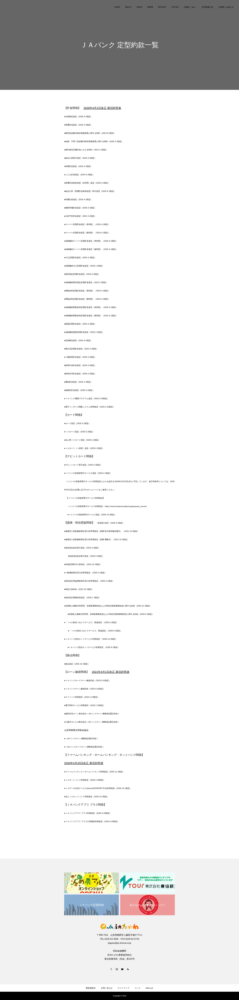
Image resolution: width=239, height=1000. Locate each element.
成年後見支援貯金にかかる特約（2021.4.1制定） (86, 150)
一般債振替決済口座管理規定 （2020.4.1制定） (85, 573)
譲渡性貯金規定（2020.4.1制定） (79, 390)
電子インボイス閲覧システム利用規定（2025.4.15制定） (90, 407)
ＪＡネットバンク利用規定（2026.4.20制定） (85, 780)
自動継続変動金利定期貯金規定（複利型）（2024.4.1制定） (91, 315)
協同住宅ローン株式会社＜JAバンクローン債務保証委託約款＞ (92, 714)
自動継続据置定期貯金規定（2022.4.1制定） (84, 332)
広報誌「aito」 (190, 7)
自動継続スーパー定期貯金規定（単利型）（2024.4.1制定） (91, 241)
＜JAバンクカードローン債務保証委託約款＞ (84, 747)
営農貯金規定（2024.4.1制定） (78, 166)
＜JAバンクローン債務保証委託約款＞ (81, 738)
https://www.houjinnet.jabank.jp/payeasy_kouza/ (126, 506)
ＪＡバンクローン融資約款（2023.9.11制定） (85, 689)
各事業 (150, 7)
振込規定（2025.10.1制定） (77, 664)
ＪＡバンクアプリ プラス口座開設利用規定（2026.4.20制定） (92, 821)
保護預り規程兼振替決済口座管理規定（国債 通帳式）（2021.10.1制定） (97, 539)
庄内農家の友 (207, 7)
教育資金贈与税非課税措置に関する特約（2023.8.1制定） (90, 133)
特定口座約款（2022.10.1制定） (79, 589)
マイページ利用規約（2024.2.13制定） (82, 697)
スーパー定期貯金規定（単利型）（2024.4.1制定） (87, 224)
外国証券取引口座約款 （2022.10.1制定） (83, 564)
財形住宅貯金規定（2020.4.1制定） (80, 373)
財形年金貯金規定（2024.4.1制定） (80, 365)
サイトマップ (123, 988)
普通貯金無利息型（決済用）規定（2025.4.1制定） (87, 183)
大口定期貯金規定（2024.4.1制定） (80, 257)
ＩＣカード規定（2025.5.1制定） (79, 432)
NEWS (139, 7)
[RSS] (127, 969)
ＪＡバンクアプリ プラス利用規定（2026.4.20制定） (88, 813)
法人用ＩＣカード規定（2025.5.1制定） (82, 440)
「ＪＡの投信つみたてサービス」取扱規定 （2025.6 (88, 622)
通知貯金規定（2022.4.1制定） (78, 382)
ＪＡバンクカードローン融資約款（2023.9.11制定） (88, 680)
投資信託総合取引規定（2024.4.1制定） (82, 548)
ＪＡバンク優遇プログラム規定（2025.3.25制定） (87, 398)
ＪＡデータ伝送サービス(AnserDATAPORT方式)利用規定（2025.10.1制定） (98, 788)
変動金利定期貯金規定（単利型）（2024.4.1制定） (87, 291)
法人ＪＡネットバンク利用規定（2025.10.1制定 (86, 796)
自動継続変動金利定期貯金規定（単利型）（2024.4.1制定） (91, 307)
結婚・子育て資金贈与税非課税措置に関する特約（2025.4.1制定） (94, 141)
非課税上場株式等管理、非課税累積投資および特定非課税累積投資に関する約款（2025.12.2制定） (108, 606)
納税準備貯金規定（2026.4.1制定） (80, 208)
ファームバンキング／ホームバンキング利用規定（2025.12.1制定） (94, 772)
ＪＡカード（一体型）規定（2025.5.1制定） (84, 448)
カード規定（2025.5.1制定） (77, 423)
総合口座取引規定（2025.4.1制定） (80, 158)
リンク (137, 988)
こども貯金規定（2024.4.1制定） (79, 174)
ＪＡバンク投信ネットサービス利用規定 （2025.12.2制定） (91, 639)
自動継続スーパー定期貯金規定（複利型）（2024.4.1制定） (91, 249)
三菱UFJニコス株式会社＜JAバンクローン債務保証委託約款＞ (92, 722)
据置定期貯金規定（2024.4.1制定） (80, 324)
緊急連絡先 (91, 988)
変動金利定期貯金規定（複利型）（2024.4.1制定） (87, 299)
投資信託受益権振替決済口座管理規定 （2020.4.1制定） (89, 581)
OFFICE (175, 7)
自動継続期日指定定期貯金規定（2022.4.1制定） (86, 282)
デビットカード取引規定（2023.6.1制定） (83, 465)
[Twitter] (111, 969)
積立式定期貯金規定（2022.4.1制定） (81, 349)
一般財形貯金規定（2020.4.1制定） (80, 357)
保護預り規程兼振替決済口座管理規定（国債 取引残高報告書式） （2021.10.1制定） (102, 531)
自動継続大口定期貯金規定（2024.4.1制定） (84, 266)
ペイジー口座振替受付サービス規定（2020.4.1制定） (88, 473)
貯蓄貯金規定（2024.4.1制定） (78, 199)
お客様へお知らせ (226, 7)
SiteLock (149, 988)
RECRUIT (162, 7)
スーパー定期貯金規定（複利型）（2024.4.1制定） (87, 233)
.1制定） (114, 622)
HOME (117, 7)
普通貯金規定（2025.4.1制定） (78, 125)
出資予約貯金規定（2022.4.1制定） (80, 216)
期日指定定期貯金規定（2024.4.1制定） (82, 274)
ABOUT (128, 7)
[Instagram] (116, 969)
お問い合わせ (106, 988)
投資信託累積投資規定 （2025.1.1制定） (83, 597)
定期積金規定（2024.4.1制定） (78, 340)
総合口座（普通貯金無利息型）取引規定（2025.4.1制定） (90, 191)
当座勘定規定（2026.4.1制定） (78, 116)
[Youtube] (122, 969)
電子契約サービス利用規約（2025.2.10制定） (85, 705)
